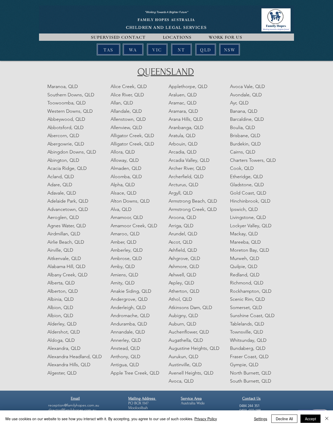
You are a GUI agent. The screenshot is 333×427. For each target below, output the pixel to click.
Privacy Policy (205, 418)
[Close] (327, 419)
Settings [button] (260, 418)
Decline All (284, 418)
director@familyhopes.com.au (72, 410)
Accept (310, 418)
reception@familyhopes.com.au (73, 405)
